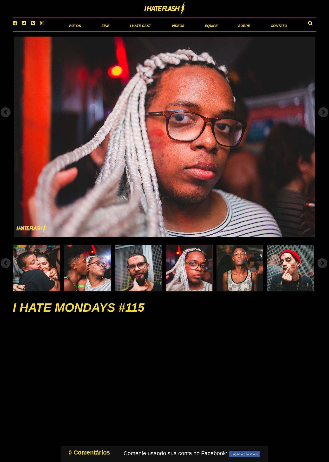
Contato (274, 31)
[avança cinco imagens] (6, 269)
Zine (74, 31)
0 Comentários (89, 451)
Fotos (42, 31)
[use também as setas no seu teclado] (6, 118)
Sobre (234, 31)
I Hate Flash (164, 9)
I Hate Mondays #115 (79, 313)
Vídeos (160, 31)
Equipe (197, 31)
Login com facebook (244, 453)
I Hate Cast (115, 31)
